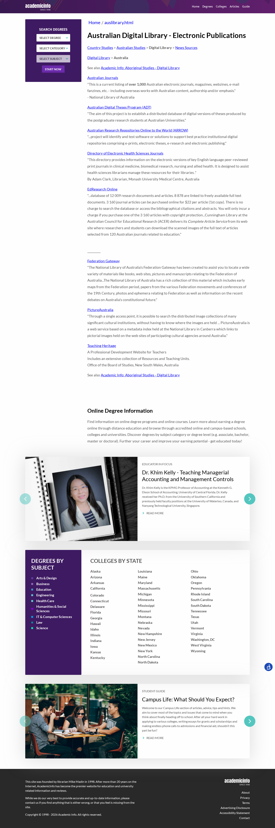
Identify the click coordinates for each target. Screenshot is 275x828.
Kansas (95, 652)
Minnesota (146, 600)
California (97, 588)
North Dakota (148, 662)
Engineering (45, 595)
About (246, 792)
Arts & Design (46, 578)
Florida (95, 612)
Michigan (145, 594)
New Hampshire (150, 634)
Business (43, 584)
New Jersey (146, 640)
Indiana (95, 641)
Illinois (95, 635)
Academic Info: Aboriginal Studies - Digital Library (140, 68)
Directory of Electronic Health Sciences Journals (125, 153)
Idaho (94, 629)
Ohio (194, 571)
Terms (246, 802)
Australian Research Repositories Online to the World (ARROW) (137, 130)
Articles (234, 6)
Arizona (96, 577)
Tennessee (199, 611)
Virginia (197, 634)
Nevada (143, 628)
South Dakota (201, 606)
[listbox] (137, 499)
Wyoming (198, 651)
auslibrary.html (118, 22)
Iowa (94, 646)
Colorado (97, 595)
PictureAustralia (100, 310)
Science (42, 628)
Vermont (197, 628)
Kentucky (97, 658)
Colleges (221, 6)
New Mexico (147, 645)
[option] (137, 499)
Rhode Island (200, 594)
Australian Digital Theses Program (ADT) (119, 107)
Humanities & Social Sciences (51, 609)
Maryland (145, 583)
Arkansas (97, 583)
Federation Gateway (103, 261)
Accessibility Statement (235, 813)
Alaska (95, 571)
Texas (195, 617)
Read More (155, 513)
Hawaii (95, 624)
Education (43, 589)
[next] (249, 499)
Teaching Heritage (101, 346)
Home (195, 6)
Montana (144, 617)
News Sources (186, 47)
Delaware (97, 607)
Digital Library (98, 58)
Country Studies (100, 47)
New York (145, 651)
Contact (244, 818)
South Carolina (202, 600)
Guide (246, 6)
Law (39, 622)
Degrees (207, 6)
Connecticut (99, 601)
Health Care (45, 601)
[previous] (25, 499)
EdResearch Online (102, 189)
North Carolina (149, 657)
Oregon (196, 583)
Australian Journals (102, 78)
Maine (142, 577)
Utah (194, 623)
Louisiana (145, 571)
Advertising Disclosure (235, 807)
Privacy (245, 797)
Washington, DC (203, 640)
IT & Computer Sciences (54, 617)
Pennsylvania (201, 588)
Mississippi (146, 606)
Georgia (96, 618)
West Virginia (201, 645)
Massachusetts (149, 588)
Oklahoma (198, 577)
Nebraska (145, 623)
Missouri (144, 611)
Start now (53, 69)
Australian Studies (131, 47)
